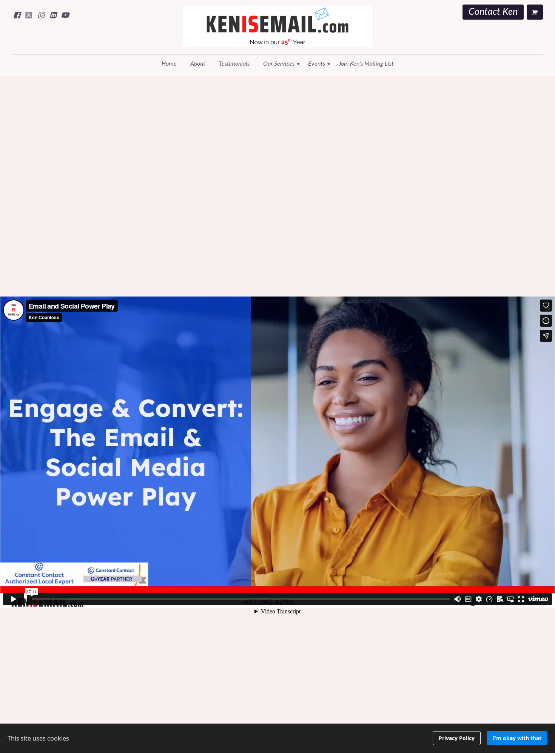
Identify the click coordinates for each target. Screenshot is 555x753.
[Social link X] (29, 15)
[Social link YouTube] (65, 15)
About (197, 64)
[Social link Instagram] (41, 15)
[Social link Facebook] (17, 15)
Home (169, 64)
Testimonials (234, 64)
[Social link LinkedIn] (53, 15)
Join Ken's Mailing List (366, 64)
